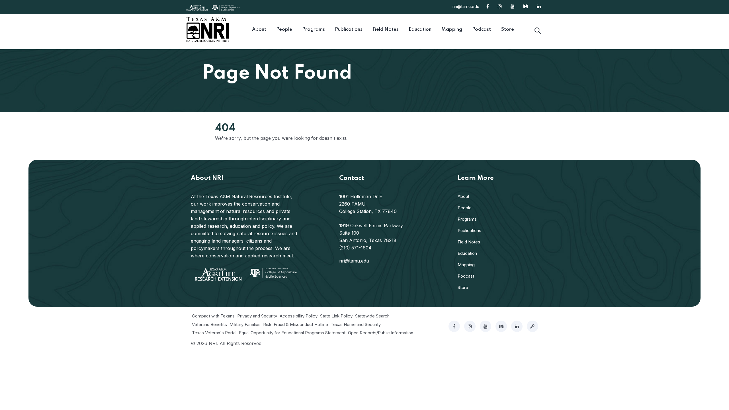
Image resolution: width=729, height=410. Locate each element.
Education (467, 253)
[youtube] (485, 326)
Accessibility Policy (299, 316)
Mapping (466, 264)
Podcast (466, 276)
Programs (467, 219)
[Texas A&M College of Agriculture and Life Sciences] (225, 7)
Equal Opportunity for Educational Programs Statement (292, 332)
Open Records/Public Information (380, 332)
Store (463, 287)
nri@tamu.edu (465, 6)
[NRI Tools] (532, 326)
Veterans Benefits (209, 324)
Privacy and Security (257, 316)
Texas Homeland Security (356, 324)
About (463, 196)
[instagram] (470, 326)
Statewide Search (372, 316)
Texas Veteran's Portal (214, 332)
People (465, 207)
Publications (469, 230)
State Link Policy (336, 316)
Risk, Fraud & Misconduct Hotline (295, 324)
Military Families (245, 324)
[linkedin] (517, 326)
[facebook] (454, 326)
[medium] (501, 326)
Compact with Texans (213, 316)
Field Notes (469, 242)
